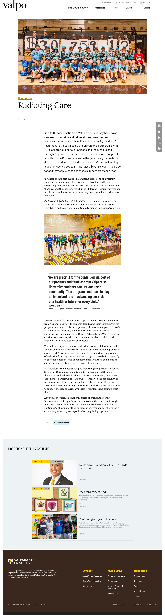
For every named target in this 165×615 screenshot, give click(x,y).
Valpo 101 (37, 516)
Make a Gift (146, 3)
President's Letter (41, 461)
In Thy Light (38, 488)
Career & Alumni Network (127, 3)
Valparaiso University (117, 576)
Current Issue (140, 576)
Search (147, 7)
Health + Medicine (61, 422)
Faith (47, 488)
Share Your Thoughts (91, 581)
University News (105, 3)
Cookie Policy (136, 604)
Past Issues (100, 7)
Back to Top (152, 604)
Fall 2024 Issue (77, 7)
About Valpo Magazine (92, 576)
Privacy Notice (119, 604)
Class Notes (131, 7)
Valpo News (113, 581)
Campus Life (47, 516)
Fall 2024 (21, 120)
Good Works (25, 98)
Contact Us (87, 586)
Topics (115, 7)
